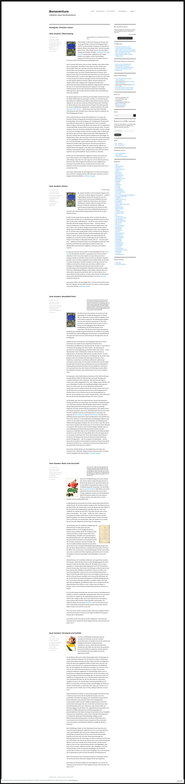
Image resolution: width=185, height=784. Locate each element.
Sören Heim (118, 246)
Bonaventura (59, 11)
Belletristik (59, 43)
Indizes (132, 11)
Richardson (88, 602)
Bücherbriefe (118, 172)
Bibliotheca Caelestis (120, 178)
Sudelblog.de (118, 251)
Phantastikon (118, 239)
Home (92, 11)
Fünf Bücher (118, 198)
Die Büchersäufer (119, 190)
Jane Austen (52, 39)
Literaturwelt (118, 222)
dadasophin (118, 184)
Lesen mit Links (119, 213)
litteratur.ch (118, 224)
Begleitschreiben (119, 175)
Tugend (51, 310)
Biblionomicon (118, 176)
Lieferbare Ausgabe (89, 176)
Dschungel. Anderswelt (120, 196)
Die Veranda (118, 193)
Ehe (50, 44)
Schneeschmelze (119, 248)
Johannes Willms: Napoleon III (122, 65)
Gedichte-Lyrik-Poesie (120, 199)
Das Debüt (117, 187)
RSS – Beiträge (118, 143)
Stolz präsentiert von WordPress (65, 777)
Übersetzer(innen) (121, 105)
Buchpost (117, 183)
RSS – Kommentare (120, 145)
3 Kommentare (52, 650)
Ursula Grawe (56, 41)
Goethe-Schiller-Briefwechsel (122, 204)
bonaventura (118, 78)
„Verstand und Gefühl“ (88, 489)
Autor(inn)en (120, 103)
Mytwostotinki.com (119, 233)
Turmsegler (118, 253)
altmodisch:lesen (119, 166)
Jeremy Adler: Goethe (128, 87)
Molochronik (118, 228)
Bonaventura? (100, 11)
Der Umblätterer (119, 189)
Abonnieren (118, 134)
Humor (50, 475)
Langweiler (51, 200)
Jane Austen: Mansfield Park (62, 296)
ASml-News (118, 167)
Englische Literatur (55, 44)
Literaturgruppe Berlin (120, 218)
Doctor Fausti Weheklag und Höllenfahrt (124, 195)
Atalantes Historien (120, 169)
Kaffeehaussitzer (119, 207)
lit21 (116, 215)
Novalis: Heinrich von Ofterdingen (123, 48)
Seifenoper (103, 276)
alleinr (116, 164)
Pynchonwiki (118, 240)
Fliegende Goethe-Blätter (121, 156)
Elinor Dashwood (80, 414)
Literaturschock (119, 219)
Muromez (117, 231)
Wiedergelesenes (53, 49)
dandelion (117, 186)
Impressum (118, 262)
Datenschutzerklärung (120, 264)
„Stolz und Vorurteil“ (75, 109)
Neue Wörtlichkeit (119, 237)
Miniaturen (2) (118, 70)
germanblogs (118, 201)
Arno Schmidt (111, 11)
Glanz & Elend (118, 202)
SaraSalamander (119, 243)
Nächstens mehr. (119, 236)
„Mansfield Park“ (102, 52)
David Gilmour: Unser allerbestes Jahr (124, 67)
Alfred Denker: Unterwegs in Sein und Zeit (125, 50)
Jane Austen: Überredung (61, 34)
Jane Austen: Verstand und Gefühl (65, 633)
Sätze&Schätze (118, 245)
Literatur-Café (118, 216)
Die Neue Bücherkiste (120, 192)
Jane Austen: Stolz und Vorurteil (64, 463)
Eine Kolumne (118, 155)
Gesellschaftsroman (53, 46)
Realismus (51, 47)
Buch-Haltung (118, 180)
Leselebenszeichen (120, 211)
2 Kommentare (52, 51)
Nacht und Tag (118, 234)
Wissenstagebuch (119, 254)
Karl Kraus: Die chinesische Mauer (123, 68)
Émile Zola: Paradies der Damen (123, 47)
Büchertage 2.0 (118, 173)
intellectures (118, 205)
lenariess (117, 210)
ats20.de (117, 170)
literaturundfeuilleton (120, 221)
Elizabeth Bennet (93, 414)
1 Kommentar (52, 312)
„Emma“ (80, 54)
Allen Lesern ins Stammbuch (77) (123, 64)
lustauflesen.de (119, 227)
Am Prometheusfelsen (120, 153)
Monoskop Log (118, 230)
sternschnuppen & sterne (121, 250)
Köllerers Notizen (119, 208)
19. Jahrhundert (52, 43)
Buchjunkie (118, 181)
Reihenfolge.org (119, 242)
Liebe (54, 475)
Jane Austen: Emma (58, 186)
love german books (119, 225)
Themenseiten (122, 11)
